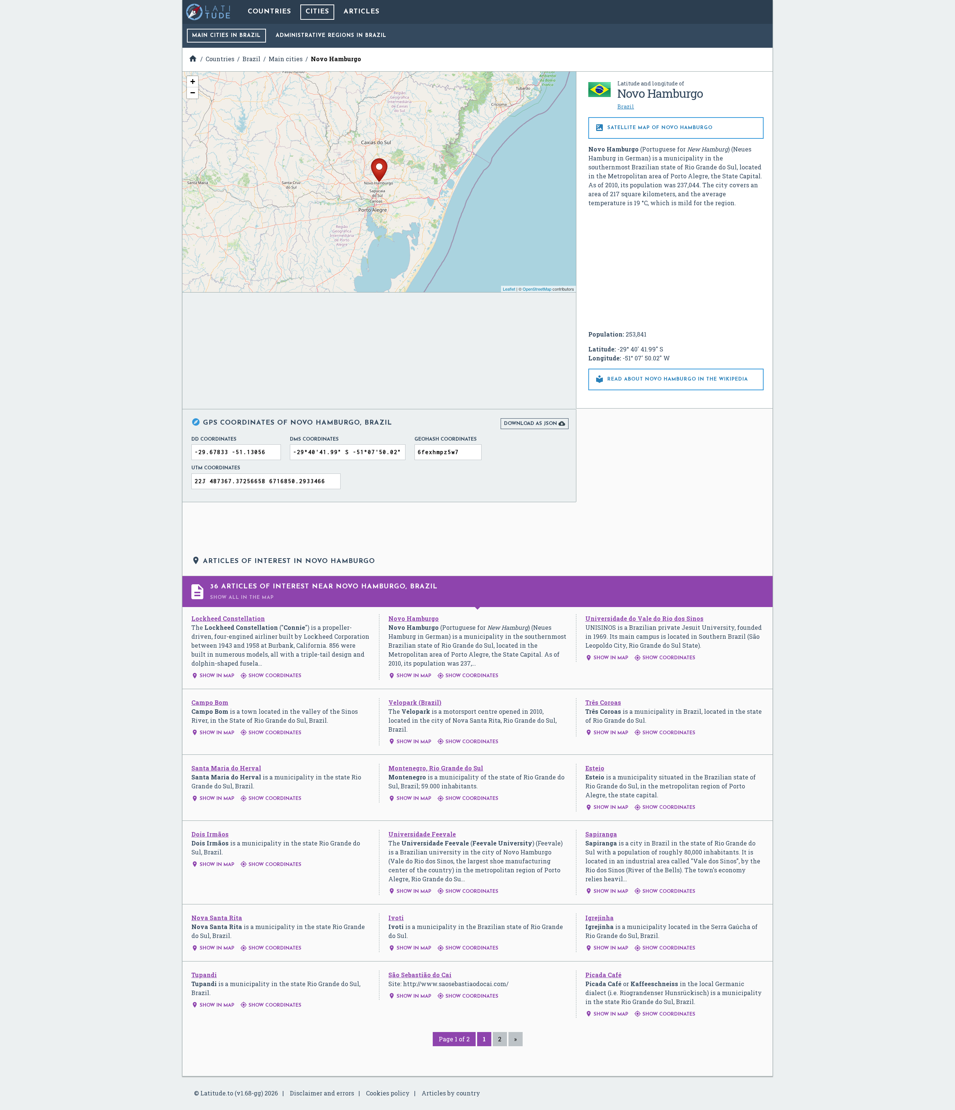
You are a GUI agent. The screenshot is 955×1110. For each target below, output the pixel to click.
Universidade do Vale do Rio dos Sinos (644, 618)
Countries (269, 12)
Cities (317, 12)
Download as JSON (534, 423)
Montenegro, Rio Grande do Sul (435, 768)
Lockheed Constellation (228, 618)
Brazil (625, 106)
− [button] (192, 92)
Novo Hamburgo (413, 618)
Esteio (594, 768)
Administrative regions (331, 35)
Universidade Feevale (422, 834)
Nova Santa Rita (216, 918)
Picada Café (603, 975)
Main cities (226, 35)
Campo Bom (209, 702)
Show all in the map (242, 597)
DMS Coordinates (314, 439)
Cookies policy (388, 1093)
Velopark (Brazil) (414, 702)
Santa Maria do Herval (226, 768)
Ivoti (396, 918)
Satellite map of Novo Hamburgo (654, 127)
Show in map (212, 675)
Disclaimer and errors (322, 1093)
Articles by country (451, 1093)
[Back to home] (208, 12)
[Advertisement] (676, 268)
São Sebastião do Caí (419, 975)
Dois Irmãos (210, 834)
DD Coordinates (214, 439)
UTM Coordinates (215, 468)
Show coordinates (270, 675)
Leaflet (509, 289)
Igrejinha (599, 918)
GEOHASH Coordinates (445, 439)
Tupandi (204, 975)
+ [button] (192, 81)
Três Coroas (603, 702)
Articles (361, 12)
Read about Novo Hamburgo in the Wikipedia (671, 379)
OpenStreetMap (537, 289)
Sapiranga (601, 834)
